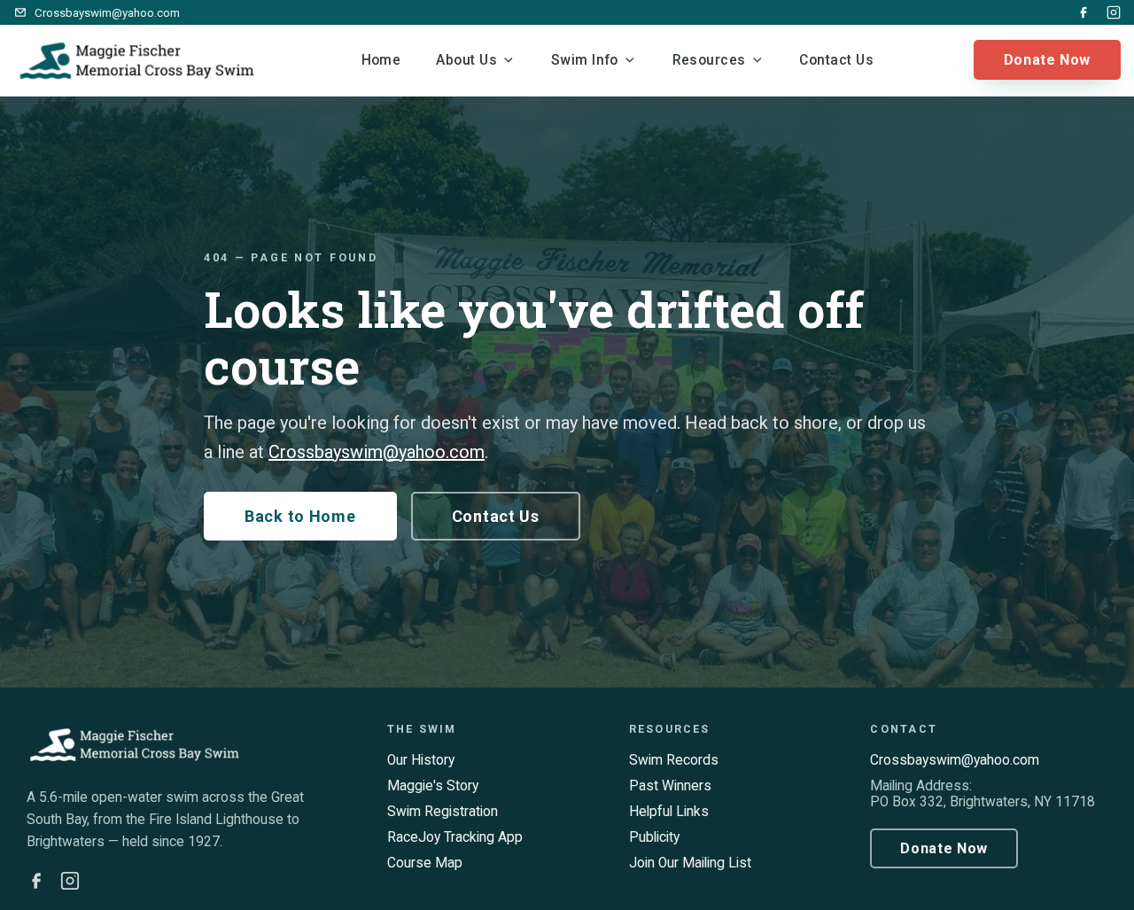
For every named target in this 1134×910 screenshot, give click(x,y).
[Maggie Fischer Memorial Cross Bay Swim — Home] (137, 60)
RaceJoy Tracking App (455, 837)
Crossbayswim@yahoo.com (376, 452)
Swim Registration (442, 812)
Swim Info (584, 60)
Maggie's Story (432, 786)
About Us (466, 60)
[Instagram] (1114, 12)
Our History (420, 760)
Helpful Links (669, 812)
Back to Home (300, 516)
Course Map (424, 863)
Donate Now (1047, 59)
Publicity (654, 837)
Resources (709, 60)
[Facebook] (1083, 12)
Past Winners (670, 786)
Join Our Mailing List (690, 863)
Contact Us (836, 60)
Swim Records (673, 760)
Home (381, 60)
